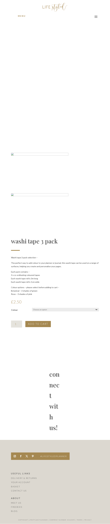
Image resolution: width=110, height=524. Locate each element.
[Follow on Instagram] (14, 456)
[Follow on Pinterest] (33, 456)
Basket (15, 486)
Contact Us (18, 490)
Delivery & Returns (24, 478)
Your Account (21, 482)
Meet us (16, 503)
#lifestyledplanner (53, 456)
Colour (14, 310)
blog (14, 511)
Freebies (16, 507)
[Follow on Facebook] (20, 456)
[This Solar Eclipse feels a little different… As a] (55, 438)
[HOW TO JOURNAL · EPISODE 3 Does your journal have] (55, 420)
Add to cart (38, 323)
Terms (79, 520)
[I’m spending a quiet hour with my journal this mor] (85, 438)
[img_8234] (39, 195)
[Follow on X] (26, 456)
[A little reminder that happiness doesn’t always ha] (24, 420)
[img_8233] (39, 155)
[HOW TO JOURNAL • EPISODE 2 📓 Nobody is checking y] (24, 438)
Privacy (88, 520)
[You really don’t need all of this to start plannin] (85, 420)
